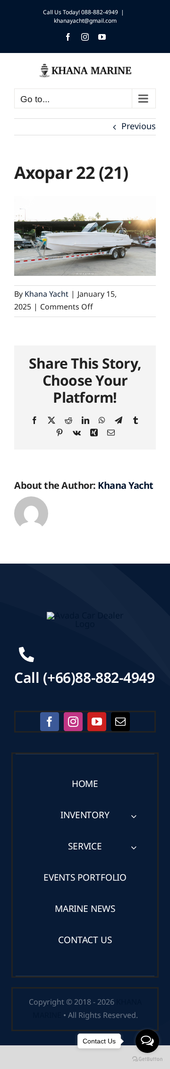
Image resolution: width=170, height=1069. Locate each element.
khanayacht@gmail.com (85, 21)
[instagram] (73, 721)
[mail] (120, 721)
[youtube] (96, 721)
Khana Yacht (46, 294)
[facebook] (49, 721)
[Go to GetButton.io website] (147, 1059)
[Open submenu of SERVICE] (133, 847)
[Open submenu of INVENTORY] (133, 816)
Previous (138, 126)
